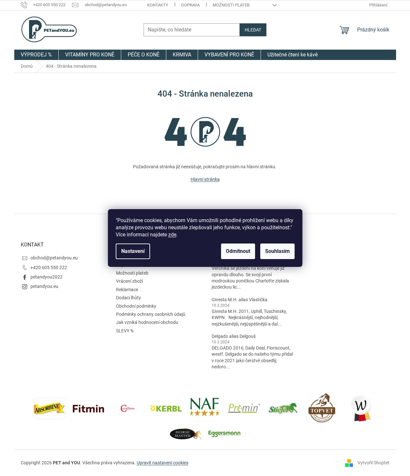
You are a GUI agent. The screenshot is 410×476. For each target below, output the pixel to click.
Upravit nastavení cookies (162, 462)
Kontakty (157, 5)
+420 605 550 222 (48, 267)
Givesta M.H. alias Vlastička (239, 299)
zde (172, 235)
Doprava (190, 5)
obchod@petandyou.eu (54, 257)
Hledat (253, 29)
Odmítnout (238, 251)
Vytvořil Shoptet (373, 462)
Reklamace (127, 289)
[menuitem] (36, 55)
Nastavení (133, 251)
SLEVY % (125, 330)
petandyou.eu (44, 286)
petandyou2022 (46, 277)
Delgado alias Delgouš (234, 336)
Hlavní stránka (205, 179)
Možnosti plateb (231, 5)
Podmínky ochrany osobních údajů (150, 314)
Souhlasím (277, 251)
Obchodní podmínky (136, 306)
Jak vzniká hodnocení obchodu (147, 322)
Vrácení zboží (129, 281)
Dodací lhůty (128, 297)
